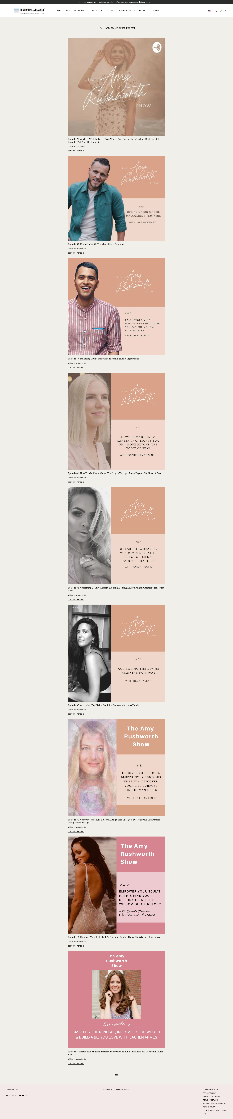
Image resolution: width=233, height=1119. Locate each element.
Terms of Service (210, 1100)
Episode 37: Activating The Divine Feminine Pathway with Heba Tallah (103, 705)
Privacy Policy (209, 1093)
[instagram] (13, 1095)
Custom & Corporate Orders (215, 1110)
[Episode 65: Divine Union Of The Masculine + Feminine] (116, 198)
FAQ (204, 1114)
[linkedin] (16, 1095)
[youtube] (23, 1095)
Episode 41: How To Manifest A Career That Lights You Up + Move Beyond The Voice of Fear (114, 473)
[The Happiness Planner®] (29, 10)
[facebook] (6, 1095)
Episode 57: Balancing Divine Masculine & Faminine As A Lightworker (103, 358)
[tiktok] (26, 1095)
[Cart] (226, 10)
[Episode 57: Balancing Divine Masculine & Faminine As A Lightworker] (116, 306)
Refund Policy (209, 1107)
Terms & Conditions (211, 1096)
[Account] (221, 10)
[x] (10, 1095)
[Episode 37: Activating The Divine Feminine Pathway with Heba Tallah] (116, 653)
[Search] (216, 10)
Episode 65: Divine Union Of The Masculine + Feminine (96, 244)
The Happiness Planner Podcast (116, 27)
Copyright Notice (210, 1089)
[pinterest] (19, 1095)
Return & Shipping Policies (214, 1103)
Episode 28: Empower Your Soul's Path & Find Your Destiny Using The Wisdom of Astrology (114, 937)
